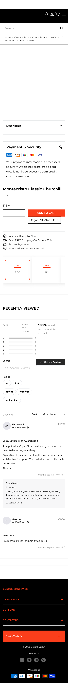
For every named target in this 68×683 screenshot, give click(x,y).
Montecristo (30, 37)
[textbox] (19, 368)
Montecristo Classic (50, 37)
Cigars (17, 37)
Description (13, 125)
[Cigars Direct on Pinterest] (43, 660)
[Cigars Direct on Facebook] (22, 660)
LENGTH (17, 265)
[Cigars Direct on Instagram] (36, 660)
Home (7, 37)
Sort (35, 414)
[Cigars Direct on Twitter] (29, 660)
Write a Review (54, 363)
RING (47, 265)
